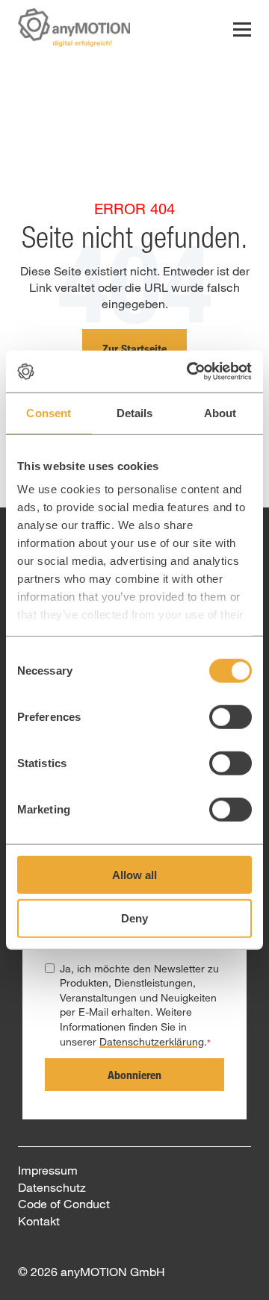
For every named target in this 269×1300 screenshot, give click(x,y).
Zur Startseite (134, 348)
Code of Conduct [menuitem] (64, 1203)
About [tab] (220, 412)
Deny (134, 918)
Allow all (134, 874)
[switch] (230, 716)
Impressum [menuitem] (48, 1170)
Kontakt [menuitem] (39, 1220)
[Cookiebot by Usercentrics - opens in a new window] (190, 371)
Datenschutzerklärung (151, 1041)
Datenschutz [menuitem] (52, 1187)
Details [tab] (135, 412)
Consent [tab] (48, 412)
